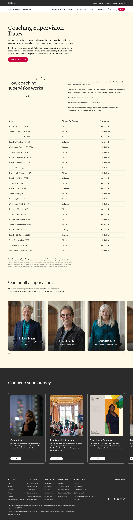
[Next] (123, 353)
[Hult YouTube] (117, 499)
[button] (18, 59)
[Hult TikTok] (124, 499)
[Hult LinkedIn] (114, 499)
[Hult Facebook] (108, 499)
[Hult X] (111, 499)
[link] (19, 9)
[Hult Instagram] (121, 499)
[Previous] (119, 353)
